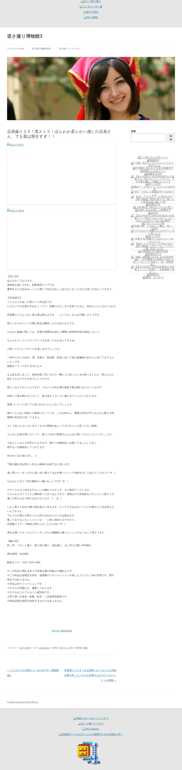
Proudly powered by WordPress (22, 701)
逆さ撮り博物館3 (24, 36)
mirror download (62, 630)
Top (173, 761)
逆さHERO (25, 647)
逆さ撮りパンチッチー (69, 48)
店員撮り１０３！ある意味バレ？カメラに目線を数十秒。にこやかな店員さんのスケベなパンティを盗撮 (90, 675)
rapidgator (44, 647)
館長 (85, 647)
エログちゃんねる (15, 48)
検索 (133, 131)
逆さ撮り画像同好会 (41, 48)
